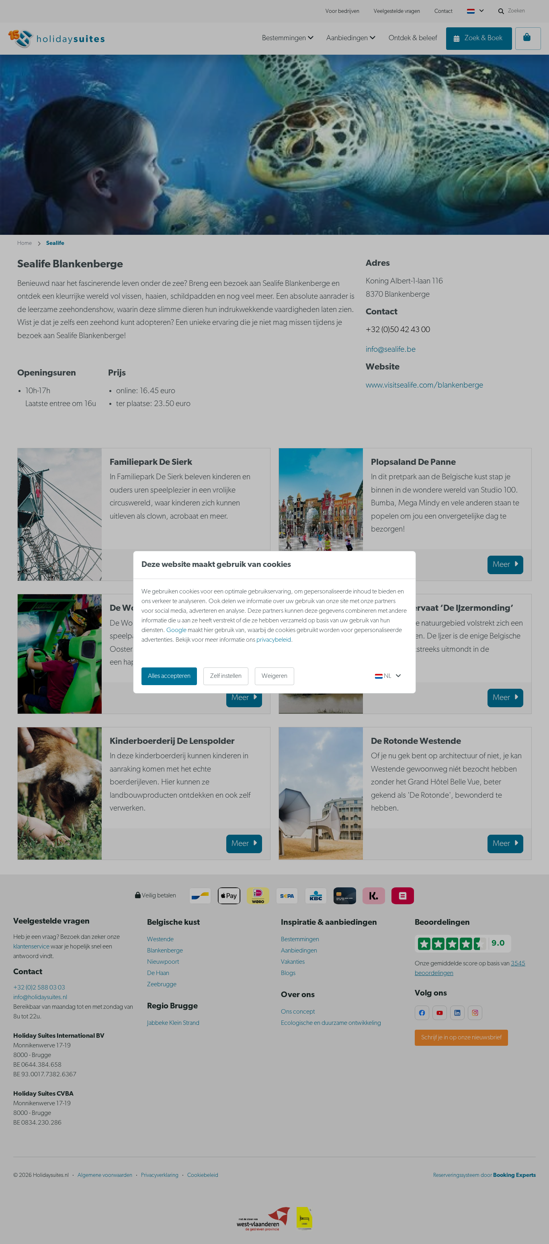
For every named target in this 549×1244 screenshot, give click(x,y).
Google (176, 630)
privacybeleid (273, 640)
